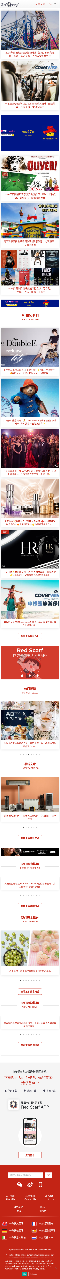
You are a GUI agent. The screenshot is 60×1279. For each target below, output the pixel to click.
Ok (24, 1274)
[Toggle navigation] (55, 4)
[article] (30, 35)
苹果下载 (12, 1090)
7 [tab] (36, 754)
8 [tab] (39, 754)
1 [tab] (21, 754)
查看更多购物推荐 (30, 906)
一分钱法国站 (45, 1223)
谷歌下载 (31, 1090)
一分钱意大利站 (17, 1237)
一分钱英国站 (16, 1223)
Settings (33, 1274)
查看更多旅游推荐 (30, 1045)
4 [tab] (28, 754)
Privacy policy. (38, 1268)
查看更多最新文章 (30, 838)
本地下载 (50, 1090)
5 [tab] (31, 754)
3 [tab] (26, 754)
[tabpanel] (30, 726)
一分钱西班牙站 (46, 1230)
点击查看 (30, 1155)
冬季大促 (40, 4)
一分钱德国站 (16, 1230)
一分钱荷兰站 (45, 1237)
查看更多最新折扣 (30, 636)
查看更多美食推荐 (30, 991)
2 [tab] (23, 754)
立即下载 (30, 669)
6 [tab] (34, 754)
